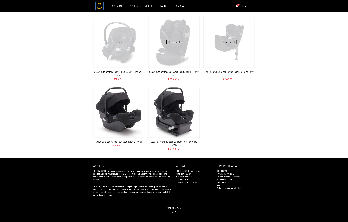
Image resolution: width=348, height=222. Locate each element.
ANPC (219, 185)
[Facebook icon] (173, 212)
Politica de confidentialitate (228, 177)
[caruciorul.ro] (99, 6)
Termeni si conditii (224, 179)
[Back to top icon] (337, 217)
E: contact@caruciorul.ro (186, 182)
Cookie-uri (221, 182)
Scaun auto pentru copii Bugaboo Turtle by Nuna (118, 141)
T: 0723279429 (182, 179)
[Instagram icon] (175, 212)
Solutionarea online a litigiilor (229, 188)
